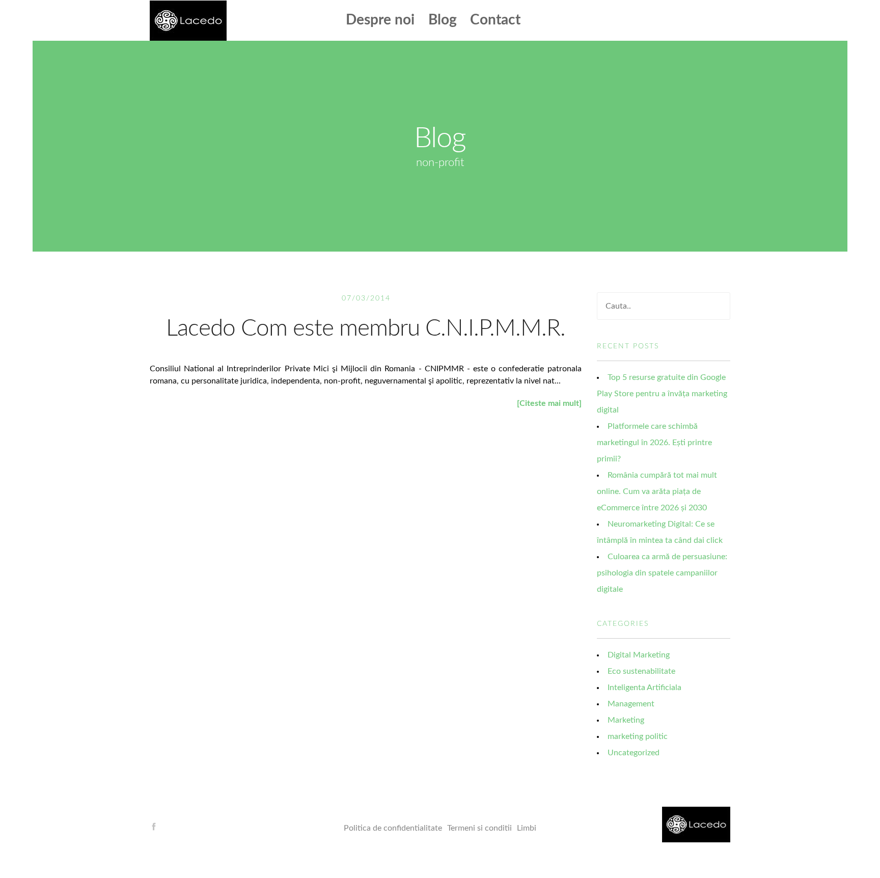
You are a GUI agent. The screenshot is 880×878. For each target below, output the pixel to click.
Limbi (526, 828)
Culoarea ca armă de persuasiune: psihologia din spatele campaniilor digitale (662, 573)
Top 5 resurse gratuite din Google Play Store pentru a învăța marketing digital (662, 393)
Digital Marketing (639, 655)
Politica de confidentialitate (393, 828)
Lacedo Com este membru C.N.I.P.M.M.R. (365, 328)
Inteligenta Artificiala (644, 687)
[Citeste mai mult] (549, 403)
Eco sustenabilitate (641, 671)
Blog (442, 20)
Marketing (626, 720)
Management (631, 704)
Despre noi (380, 20)
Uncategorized (633, 753)
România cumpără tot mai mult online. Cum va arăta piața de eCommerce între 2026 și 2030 (657, 491)
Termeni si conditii (479, 828)
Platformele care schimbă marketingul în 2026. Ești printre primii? (654, 442)
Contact (495, 20)
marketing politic (638, 736)
